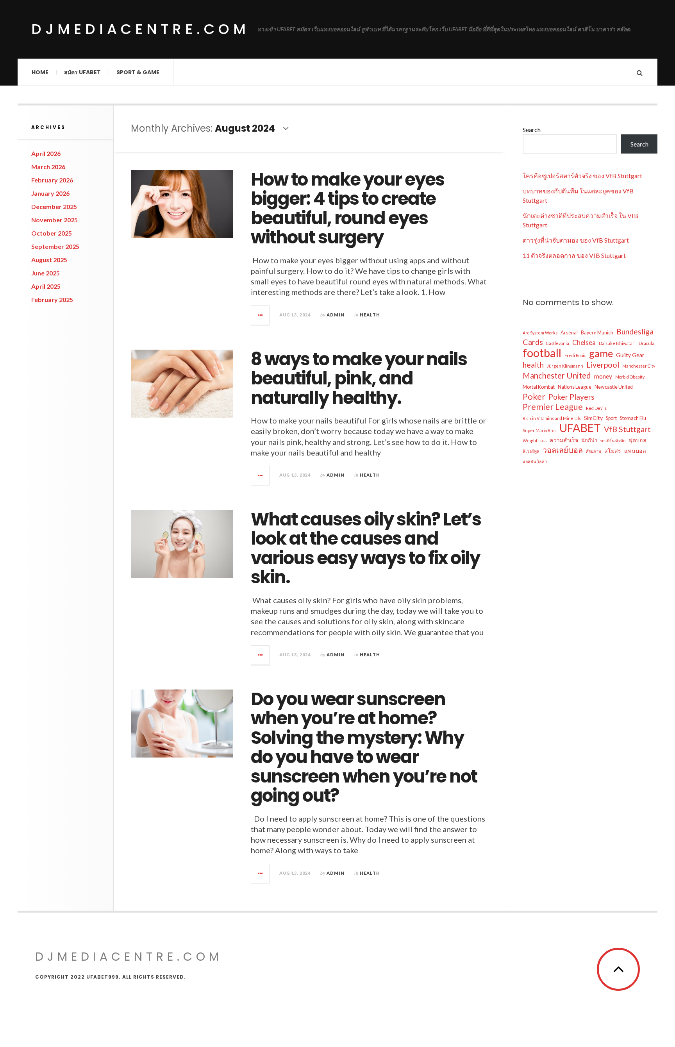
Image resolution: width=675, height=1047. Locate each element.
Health (370, 314)
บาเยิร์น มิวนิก (612, 440)
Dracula (646, 343)
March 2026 (48, 166)
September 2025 (55, 246)
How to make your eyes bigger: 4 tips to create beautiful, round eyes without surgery (347, 208)
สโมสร (612, 450)
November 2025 (54, 219)
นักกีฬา (589, 440)
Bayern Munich (597, 333)
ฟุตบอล (637, 440)
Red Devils (596, 408)
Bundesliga (635, 331)
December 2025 (54, 206)
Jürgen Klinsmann (565, 365)
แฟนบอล (635, 450)
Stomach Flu (633, 418)
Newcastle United (614, 387)
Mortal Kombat (539, 387)
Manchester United (557, 375)
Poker (534, 396)
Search (532, 129)
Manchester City (638, 365)
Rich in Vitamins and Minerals (552, 418)
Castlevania (557, 343)
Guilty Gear (630, 355)
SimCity (593, 418)
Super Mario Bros (539, 430)
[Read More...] (260, 315)
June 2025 (45, 273)
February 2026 (52, 180)
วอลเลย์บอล (563, 449)
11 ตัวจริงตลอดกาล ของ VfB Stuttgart (574, 255)
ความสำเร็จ (564, 440)
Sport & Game (137, 72)
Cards (533, 342)
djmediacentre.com (140, 29)
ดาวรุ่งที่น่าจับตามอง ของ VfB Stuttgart (576, 240)
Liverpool (602, 364)
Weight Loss (534, 440)
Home (40, 72)
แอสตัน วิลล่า (535, 461)
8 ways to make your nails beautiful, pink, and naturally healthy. (359, 378)
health (533, 364)
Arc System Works (540, 332)
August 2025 (49, 259)
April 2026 (46, 153)
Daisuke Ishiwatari (617, 343)
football (542, 352)
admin (336, 314)
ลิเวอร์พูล (531, 451)
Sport (611, 418)
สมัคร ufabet (82, 72)
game (601, 353)
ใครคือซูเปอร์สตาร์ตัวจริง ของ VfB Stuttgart (582, 175)
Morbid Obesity (630, 376)
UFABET (580, 427)
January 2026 (50, 193)
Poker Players (571, 396)
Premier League (553, 406)
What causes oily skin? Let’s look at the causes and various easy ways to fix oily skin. (366, 548)
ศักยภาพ (593, 451)
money (603, 376)
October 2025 (51, 233)
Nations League (574, 387)
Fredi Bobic (575, 355)
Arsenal (569, 333)
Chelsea (584, 343)
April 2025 (46, 286)
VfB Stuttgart (627, 429)
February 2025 (52, 299)
